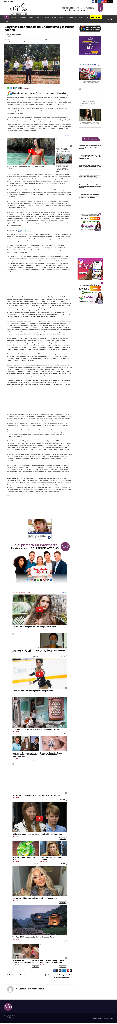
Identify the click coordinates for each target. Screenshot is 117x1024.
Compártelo (26, 88)
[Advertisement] (39, 401)
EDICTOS (61, 17)
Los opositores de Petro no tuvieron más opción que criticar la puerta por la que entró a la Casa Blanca (90, 166)
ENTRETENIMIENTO (71, 17)
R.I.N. (7, 21)
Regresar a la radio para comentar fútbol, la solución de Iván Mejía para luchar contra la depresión (90, 186)
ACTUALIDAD (23, 17)
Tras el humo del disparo (17, 975)
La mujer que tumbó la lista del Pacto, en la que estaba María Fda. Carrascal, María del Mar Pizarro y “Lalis (90, 157)
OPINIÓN (47, 17)
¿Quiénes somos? (97, 1018)
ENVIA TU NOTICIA (95, 17)
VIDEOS (54, 17)
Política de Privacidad (108, 1018)
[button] (108, 19)
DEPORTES (38, 17)
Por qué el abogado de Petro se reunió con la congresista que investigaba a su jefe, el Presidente (90, 147)
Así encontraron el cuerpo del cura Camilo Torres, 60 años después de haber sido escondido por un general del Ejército (89, 176)
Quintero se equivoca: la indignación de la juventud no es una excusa (58, 976)
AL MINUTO (13, 17)
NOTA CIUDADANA (83, 17)
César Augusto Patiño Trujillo (14, 34)
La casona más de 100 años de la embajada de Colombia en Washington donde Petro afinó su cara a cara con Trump (89, 196)
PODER (31, 17)
